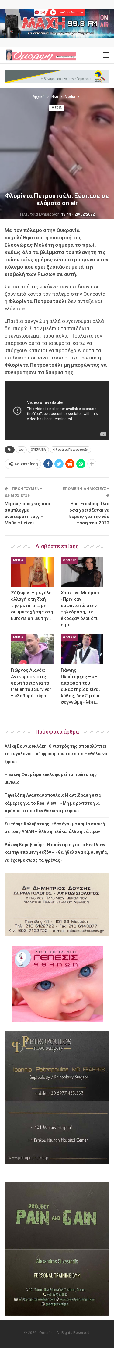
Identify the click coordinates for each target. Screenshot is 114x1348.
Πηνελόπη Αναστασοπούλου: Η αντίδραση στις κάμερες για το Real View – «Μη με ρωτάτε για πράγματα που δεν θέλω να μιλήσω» (53, 803)
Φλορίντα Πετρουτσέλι (70, 449)
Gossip (69, 560)
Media (56, 108)
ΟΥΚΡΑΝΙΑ (38, 449)
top (21, 449)
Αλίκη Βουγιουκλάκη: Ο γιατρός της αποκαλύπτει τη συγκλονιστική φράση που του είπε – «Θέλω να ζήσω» (56, 754)
